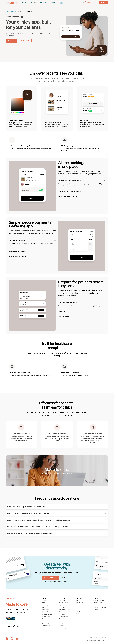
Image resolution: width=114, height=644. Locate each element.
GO (58, 2)
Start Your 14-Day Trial (50, 578)
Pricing (53, 2)
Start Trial (103, 2)
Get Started (11, 40)
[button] (24, 2)
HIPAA (101, 637)
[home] (12, 3)
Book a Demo (91, 2)
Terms (96, 637)
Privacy (91, 637)
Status (106, 637)
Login (82, 2)
